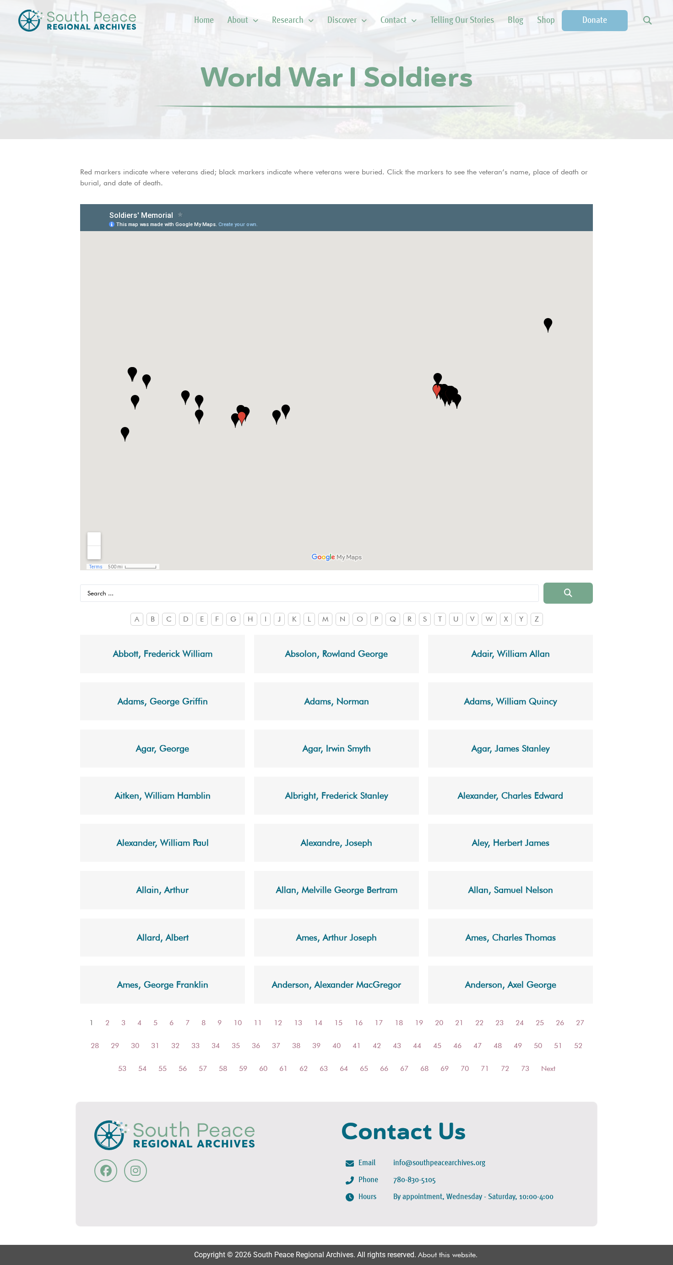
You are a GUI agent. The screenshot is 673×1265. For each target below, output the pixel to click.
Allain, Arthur (162, 889)
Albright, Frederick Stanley (336, 795)
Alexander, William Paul (163, 842)
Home (204, 20)
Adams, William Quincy (510, 701)
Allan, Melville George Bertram (336, 889)
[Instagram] (135, 1170)
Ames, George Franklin (162, 984)
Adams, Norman (336, 701)
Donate (594, 20)
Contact (393, 20)
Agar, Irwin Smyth (337, 748)
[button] (647, 20)
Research (288, 20)
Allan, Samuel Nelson (510, 889)
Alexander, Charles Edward (510, 795)
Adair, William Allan (511, 653)
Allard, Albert (163, 937)
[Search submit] (568, 593)
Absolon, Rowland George (336, 653)
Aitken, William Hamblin (163, 795)
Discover (342, 20)
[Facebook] (105, 1170)
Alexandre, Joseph (336, 842)
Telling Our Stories (462, 20)
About (238, 20)
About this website (447, 1254)
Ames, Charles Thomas (511, 937)
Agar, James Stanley (511, 748)
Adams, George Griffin (163, 701)
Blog (515, 20)
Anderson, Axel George (510, 984)
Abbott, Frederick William (162, 653)
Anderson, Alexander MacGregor (336, 984)
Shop (546, 20)
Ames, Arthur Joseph (336, 937)
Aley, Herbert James (510, 842)
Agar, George (162, 748)
